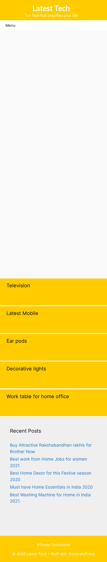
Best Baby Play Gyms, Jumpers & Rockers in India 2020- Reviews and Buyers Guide (52, 84)
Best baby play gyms (28, 242)
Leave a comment (25, 265)
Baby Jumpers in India (29, 234)
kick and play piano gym (31, 250)
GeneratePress (81, 554)
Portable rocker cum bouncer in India (44, 257)
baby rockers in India (75, 234)
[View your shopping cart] (101, 25)
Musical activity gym (78, 250)
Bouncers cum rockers (74, 242)
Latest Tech (51, 7)
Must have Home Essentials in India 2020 (51, 487)
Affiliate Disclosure (53, 544)
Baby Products (22, 227)
